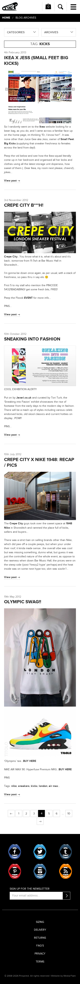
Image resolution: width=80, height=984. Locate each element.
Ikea (42, 126)
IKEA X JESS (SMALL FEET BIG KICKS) (36, 60)
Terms (40, 961)
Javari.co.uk (23, 397)
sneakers (24, 786)
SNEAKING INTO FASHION (32, 339)
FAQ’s (40, 945)
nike (14, 786)
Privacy (40, 953)
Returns (40, 937)
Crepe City (10, 256)
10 (68, 813)
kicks (34, 786)
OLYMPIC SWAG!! (22, 602)
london (43, 786)
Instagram (40, 871)
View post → (12, 180)
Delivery (40, 929)
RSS (65, 871)
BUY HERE (29, 761)
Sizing (40, 922)
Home (6, 17)
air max (53, 786)
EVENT (28, 297)
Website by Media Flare (63, 976)
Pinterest (14, 871)
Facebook (14, 852)
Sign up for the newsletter (30, 888)
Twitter (40, 852)
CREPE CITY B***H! (23, 205)
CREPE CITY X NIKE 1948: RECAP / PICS (39, 462)
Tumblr (65, 852)
